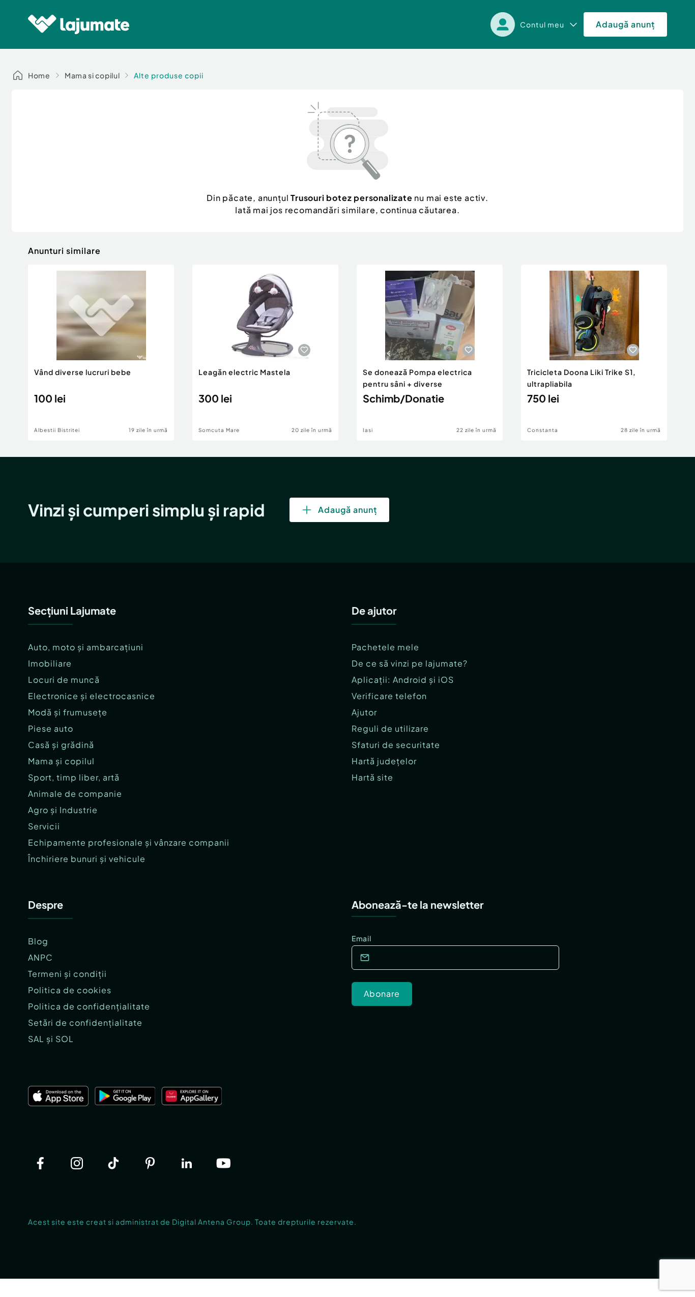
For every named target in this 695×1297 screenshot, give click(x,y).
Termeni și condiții (67, 973)
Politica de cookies (69, 990)
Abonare (382, 993)
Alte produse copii (169, 75)
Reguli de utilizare (390, 728)
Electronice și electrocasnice (91, 695)
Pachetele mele (385, 647)
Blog (38, 941)
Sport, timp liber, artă (74, 777)
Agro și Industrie (63, 809)
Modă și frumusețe (67, 712)
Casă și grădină (61, 744)
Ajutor (364, 712)
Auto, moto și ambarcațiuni (85, 647)
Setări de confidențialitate (85, 1022)
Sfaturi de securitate (396, 744)
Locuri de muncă (64, 679)
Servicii (44, 826)
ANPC (40, 957)
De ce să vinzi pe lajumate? (410, 663)
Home (39, 75)
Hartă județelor (384, 761)
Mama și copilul (61, 761)
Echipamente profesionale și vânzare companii (128, 842)
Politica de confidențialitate (89, 1006)
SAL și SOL (51, 1038)
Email (361, 938)
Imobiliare (50, 663)
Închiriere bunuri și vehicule (87, 858)
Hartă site (372, 777)
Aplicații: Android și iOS (403, 679)
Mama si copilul (92, 75)
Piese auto (50, 728)
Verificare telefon (389, 695)
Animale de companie (75, 793)
